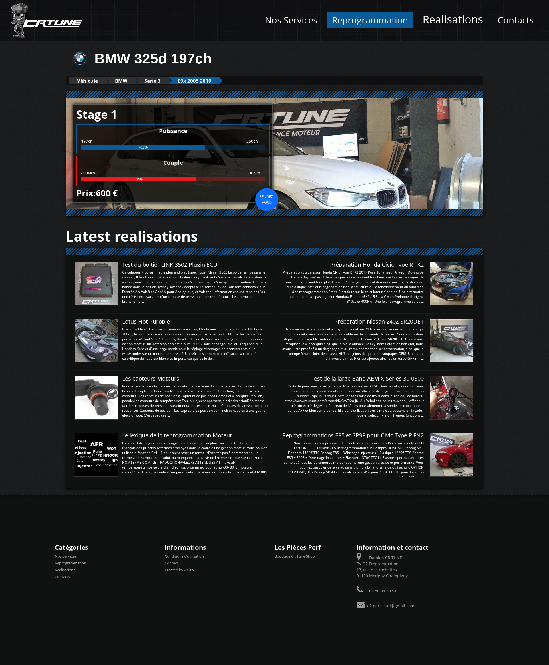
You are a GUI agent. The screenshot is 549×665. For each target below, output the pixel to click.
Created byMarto (179, 569)
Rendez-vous (266, 199)
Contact (171, 563)
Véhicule (87, 80)
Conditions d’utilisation (184, 556)
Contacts (516, 20)
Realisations (453, 19)
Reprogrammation (370, 20)
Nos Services (291, 20)
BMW (121, 80)
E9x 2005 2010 (194, 80)
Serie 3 (152, 80)
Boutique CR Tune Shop (294, 556)
